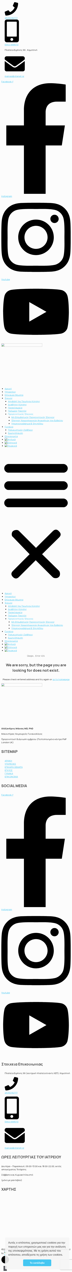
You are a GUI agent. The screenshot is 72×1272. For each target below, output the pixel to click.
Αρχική (8, 388)
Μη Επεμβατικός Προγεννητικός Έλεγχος (33, 417)
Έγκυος (9, 398)
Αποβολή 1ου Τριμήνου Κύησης (24, 401)
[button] (63, 1255)
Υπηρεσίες (10, 391)
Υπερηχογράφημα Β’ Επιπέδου (27, 423)
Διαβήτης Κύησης (17, 404)
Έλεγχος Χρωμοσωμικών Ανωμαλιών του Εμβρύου (37, 420)
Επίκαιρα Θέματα (14, 394)
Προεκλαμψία (15, 407)
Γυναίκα (9, 426)
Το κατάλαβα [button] (37, 1262)
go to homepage (60, 679)
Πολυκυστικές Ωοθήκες (20, 429)
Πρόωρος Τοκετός (17, 410)
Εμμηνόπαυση (15, 433)
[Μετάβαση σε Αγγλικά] (10, 439)
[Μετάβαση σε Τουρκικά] (11, 445)
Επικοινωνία (11, 436)
